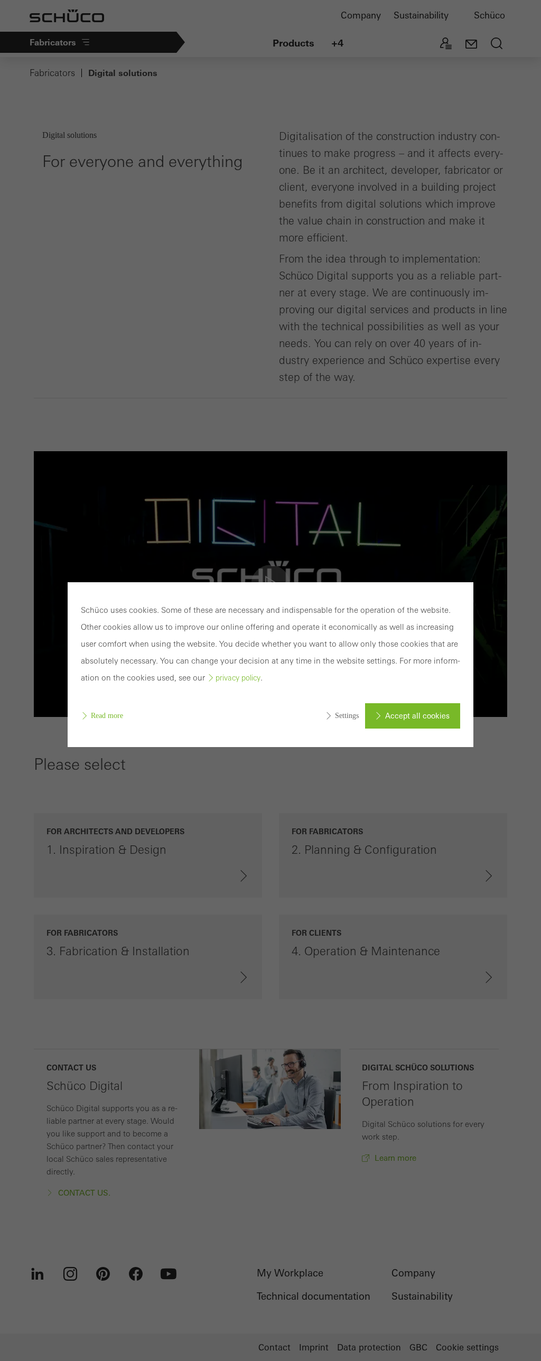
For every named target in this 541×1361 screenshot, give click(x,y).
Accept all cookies (417, 716)
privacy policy (238, 678)
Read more (107, 716)
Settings (347, 716)
